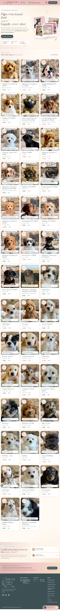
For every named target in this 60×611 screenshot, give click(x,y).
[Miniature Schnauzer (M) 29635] (49, 242)
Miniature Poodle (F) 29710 (49, 153)
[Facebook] (3, 595)
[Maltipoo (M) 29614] (50, 207)
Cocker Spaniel (47, 324)
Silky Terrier (46, 423)
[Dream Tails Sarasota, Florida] (12, 2)
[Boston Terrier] (10, 343)
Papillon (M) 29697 (9, 118)
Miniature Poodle (28, 423)
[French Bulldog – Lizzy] (49, 442)
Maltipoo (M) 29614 (48, 221)
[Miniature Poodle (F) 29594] (10, 207)
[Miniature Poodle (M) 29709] (10, 70)
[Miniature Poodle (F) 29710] (49, 139)
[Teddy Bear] (49, 276)
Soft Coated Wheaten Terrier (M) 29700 (29, 119)
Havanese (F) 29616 (29, 255)
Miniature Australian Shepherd (29, 523)
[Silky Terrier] (50, 409)
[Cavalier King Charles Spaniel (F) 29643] (50, 105)
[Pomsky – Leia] (10, 442)
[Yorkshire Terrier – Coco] (30, 375)
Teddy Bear (46, 290)
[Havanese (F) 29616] (30, 242)
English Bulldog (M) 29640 (49, 85)
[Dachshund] (49, 476)
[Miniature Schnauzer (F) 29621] (30, 70)
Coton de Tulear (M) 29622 (9, 153)
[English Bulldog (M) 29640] (49, 70)
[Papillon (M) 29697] (10, 105)
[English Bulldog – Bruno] (10, 509)
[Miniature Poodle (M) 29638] (10, 242)
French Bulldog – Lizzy (48, 457)
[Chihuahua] (10, 310)
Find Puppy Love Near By (52, 602)
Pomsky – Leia (7, 456)
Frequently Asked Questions (51, 589)
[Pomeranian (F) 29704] (49, 173)
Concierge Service (51, 586)
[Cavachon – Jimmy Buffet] (50, 375)
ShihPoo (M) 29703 (29, 187)
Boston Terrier (7, 356)
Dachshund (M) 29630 (30, 221)
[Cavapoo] (30, 310)
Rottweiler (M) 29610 (9, 290)
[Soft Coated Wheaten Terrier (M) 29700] (30, 104)
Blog (48, 597)
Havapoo (5, 423)
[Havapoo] (10, 409)
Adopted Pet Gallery (51, 584)
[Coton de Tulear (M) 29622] (10, 139)
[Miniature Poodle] (30, 409)
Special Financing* (51, 593)
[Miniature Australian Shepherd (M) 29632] (30, 276)
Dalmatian (5, 490)
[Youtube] (9, 595)
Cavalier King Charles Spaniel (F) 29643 (49, 119)
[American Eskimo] (30, 476)
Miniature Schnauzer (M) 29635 (49, 256)
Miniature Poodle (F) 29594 (9, 222)
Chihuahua (6, 324)
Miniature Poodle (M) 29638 (9, 256)
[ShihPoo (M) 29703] (30, 173)
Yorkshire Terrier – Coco (28, 390)
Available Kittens (51, 582)
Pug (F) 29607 (27, 153)
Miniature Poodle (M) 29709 (9, 85)
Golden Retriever (28, 356)
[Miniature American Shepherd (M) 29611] (10, 173)
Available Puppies (51, 580)
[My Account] (46, 2)
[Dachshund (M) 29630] (30, 207)
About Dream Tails (51, 591)
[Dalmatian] (10, 476)
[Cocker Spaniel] (50, 310)
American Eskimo (28, 490)
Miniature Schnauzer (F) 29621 (29, 85)
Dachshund (46, 490)
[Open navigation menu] (4, 2)
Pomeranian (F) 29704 (49, 187)
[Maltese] (30, 442)
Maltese (24, 456)
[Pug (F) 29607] (30, 139)
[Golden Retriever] (30, 343)
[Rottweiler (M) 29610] (10, 276)
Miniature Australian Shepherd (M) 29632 (29, 291)
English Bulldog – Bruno (8, 523)
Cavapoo (25, 324)
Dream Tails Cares (51, 595)
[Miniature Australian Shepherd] (30, 509)
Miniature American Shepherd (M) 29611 (9, 188)
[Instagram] (6, 595)
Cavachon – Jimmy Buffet (48, 390)
